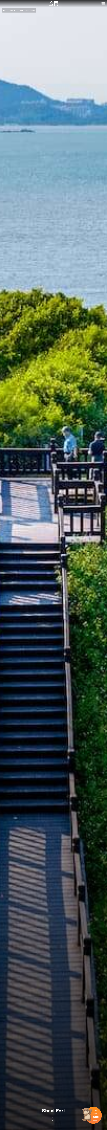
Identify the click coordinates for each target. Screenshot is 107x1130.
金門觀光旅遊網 (53, 4)
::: (1, 1)
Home (5, 10)
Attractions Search (27, 10)
